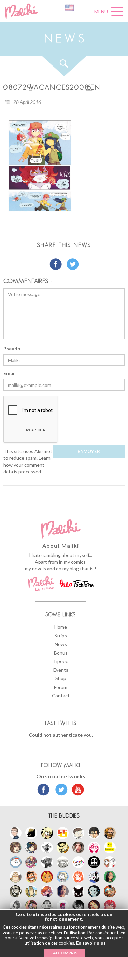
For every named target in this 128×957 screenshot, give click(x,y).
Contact (61, 695)
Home (60, 627)
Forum (60, 687)
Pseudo (11, 348)
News (61, 644)
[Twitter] (59, 790)
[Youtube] (76, 790)
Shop (60, 678)
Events (60, 670)
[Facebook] (43, 790)
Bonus (61, 653)
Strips (60, 635)
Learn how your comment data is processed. (27, 464)
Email (9, 373)
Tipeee (60, 661)
